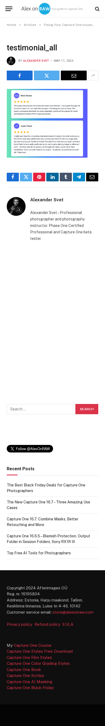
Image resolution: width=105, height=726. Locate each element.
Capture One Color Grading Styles (38, 663)
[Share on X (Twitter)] (47, 75)
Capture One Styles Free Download (40, 651)
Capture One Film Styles (29, 657)
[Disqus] (52, 321)
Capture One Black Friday (30, 687)
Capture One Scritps (25, 675)
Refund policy (48, 624)
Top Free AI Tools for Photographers (39, 553)
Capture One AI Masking (29, 681)
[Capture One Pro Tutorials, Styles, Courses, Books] (52, 9)
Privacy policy (20, 624)
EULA (68, 624)
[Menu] (8, 9)
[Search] (97, 9)
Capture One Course (32, 645)
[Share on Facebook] (20, 75)
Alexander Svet (36, 61)
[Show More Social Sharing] (93, 75)
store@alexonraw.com (72, 612)
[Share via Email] (74, 75)
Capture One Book (24, 669)
